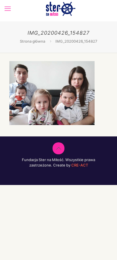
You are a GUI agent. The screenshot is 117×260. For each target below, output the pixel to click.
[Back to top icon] (58, 148)
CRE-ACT (79, 165)
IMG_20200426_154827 (76, 41)
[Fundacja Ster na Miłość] (60, 8)
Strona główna (32, 41)
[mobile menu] (7, 8)
